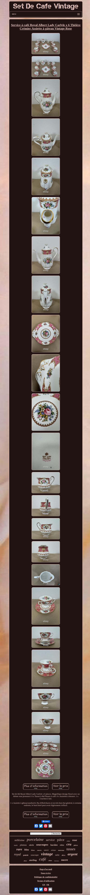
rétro (62, 845)
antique (53, 850)
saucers (39, 850)
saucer (46, 850)
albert (25, 861)
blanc (33, 850)
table (57, 855)
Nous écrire (46, 873)
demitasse (56, 861)
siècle (31, 845)
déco (63, 855)
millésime (19, 840)
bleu (26, 849)
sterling (33, 860)
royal (17, 854)
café (42, 859)
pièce (60, 840)
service (50, 840)
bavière (54, 845)
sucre (64, 859)
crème (68, 841)
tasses (70, 849)
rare (19, 849)
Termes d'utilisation (45, 881)
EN (43, 885)
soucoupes (42, 844)
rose (74, 840)
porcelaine (35, 839)
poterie (25, 855)
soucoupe (35, 855)
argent (72, 854)
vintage (47, 854)
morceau (61, 850)
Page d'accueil (46, 869)
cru (68, 844)
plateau (23, 845)
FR (48, 885)
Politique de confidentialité (45, 877)
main (16, 845)
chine (50, 860)
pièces (76, 845)
